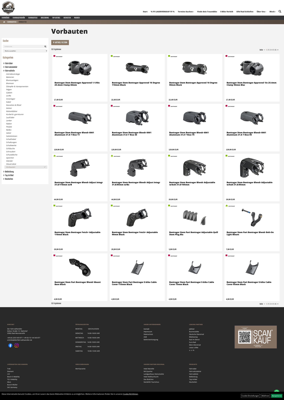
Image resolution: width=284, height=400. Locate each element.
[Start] (4, 22)
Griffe (8, 96)
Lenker (9, 120)
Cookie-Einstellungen (250, 396)
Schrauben (10, 151)
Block (272, 11)
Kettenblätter (11, 111)
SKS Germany (12, 387)
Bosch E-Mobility (13, 377)
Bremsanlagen (12, 80)
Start (145, 11)
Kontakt (146, 329)
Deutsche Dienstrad (196, 334)
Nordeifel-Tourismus (151, 382)
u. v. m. (192, 350)
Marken (77, 18)
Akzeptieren (277, 396)
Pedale (9, 127)
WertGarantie (80, 369)
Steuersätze (11, 164)
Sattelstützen (11, 136)
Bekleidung (45, 18)
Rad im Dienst (194, 340)
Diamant (10, 371)
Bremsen (10, 83)
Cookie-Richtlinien (130, 394)
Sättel (8, 133)
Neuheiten (67, 18)
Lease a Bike (193, 347)
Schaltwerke (11, 145)
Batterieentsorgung (151, 340)
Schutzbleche (11, 154)
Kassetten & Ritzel (13, 105)
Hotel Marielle (149, 369)
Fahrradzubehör (19, 18)
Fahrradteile (32, 18)
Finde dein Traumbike (207, 11)
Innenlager (10, 99)
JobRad (191, 329)
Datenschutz (148, 334)
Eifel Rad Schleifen (245, 11)
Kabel (8, 102)
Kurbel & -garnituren (14, 114)
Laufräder (10, 117)
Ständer (9, 161)
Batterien (10, 77)
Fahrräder (5, 18)
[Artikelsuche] (280, 11)
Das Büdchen (149, 379)
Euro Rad (192, 342)
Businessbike (194, 332)
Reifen (8, 130)
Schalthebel (11, 139)
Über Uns (261, 11)
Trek (8, 369)
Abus (9, 382)
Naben (9, 123)
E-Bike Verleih (226, 11)
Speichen (10, 158)
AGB (145, 337)
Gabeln (9, 92)
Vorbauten (23, 22)
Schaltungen (11, 142)
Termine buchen (185, 11)
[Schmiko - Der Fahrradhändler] (8, 7)
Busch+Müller (12, 385)
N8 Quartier (148, 371)
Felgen (9, 89)
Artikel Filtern (60, 42)
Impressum (148, 332)
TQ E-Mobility (12, 379)
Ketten (9, 108)
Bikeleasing (193, 337)
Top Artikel (56, 18)
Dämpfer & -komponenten (17, 86)
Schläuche (10, 148)
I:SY (8, 374)
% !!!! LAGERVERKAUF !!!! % (163, 11)
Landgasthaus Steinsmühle (154, 374)
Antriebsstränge (13, 74)
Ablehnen (265, 396)
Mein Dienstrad (195, 345)
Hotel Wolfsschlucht (151, 377)
